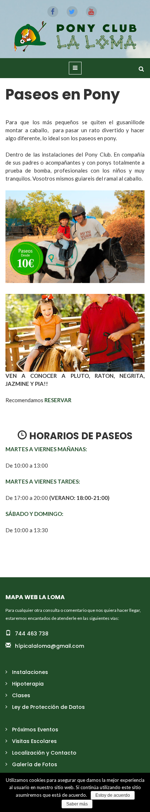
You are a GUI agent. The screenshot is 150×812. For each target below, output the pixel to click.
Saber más (77, 804)
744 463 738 (31, 633)
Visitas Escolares (34, 741)
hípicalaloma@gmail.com (49, 646)
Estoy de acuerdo (112, 795)
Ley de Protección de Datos (48, 707)
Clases (21, 695)
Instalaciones (30, 672)
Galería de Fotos (34, 764)
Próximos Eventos (35, 729)
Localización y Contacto (44, 752)
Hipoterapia (28, 683)
